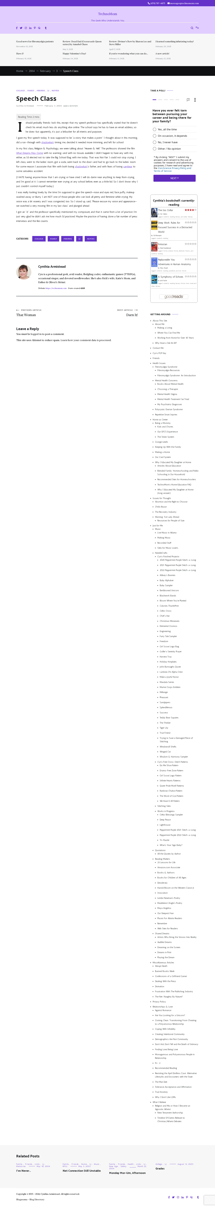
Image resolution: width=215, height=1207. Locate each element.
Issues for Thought (162, 498)
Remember (162, 923)
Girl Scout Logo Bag (169, 646)
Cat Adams (163, 214)
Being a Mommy (163, 423)
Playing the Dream (165, 957)
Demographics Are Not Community (171, 1039)
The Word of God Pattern (171, 796)
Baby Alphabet (166, 580)
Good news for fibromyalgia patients (35, 41)
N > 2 (157, 1063)
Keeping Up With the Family (168, 447)
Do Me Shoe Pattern (169, 765)
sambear (127, 166)
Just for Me (158, 525)
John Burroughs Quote (170, 666)
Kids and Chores (165, 426)
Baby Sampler (166, 585)
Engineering (165, 631)
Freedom (164, 641)
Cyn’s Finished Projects (168, 556)
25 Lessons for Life (166, 862)
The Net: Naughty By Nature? (169, 996)
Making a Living (164, 327)
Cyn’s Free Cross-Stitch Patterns (172, 762)
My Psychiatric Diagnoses (169, 404)
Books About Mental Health (170, 384)
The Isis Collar (165, 210)
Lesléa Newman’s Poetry (168, 898)
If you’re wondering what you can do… (128, 53)
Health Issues (159, 363)
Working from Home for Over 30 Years (175, 337)
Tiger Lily (164, 728)
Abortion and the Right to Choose (171, 501)
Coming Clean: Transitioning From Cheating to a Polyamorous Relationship (175, 1022)
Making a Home (162, 452)
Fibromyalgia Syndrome (166, 367)
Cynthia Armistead (25, 106)
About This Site (160, 320)
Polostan (162, 244)
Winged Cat (165, 751)
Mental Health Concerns (166, 380)
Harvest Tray (166, 656)
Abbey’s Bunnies (167, 575)
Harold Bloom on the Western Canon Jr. (175, 888)
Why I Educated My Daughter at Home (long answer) (175, 491)
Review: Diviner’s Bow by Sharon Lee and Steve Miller (130, 43)
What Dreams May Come (29, 153)
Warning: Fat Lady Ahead (167, 517)
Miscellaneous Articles (163, 962)
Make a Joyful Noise (169, 677)
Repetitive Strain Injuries (166, 414)
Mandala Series (167, 682)
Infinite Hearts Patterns (170, 780)
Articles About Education (169, 465)
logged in (36, 334)
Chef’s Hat (165, 616)
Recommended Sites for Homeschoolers (176, 479)
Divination (159, 986)
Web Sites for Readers (167, 928)
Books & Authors (166, 872)
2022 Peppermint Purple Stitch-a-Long (178, 570)
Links (37, 1164)
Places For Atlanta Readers (169, 918)
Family (30, 90)
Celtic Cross (165, 611)
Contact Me (158, 348)
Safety (124, 1166)
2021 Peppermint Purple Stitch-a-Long (178, 565)
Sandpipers (165, 702)
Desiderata (162, 883)
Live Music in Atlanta (166, 532)
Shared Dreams (162, 933)
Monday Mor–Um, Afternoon (127, 1173)
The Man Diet (161, 1082)
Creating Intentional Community (170, 1034)
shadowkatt (47, 142)
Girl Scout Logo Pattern (170, 775)
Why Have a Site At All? (166, 343)
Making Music (163, 537)
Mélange (164, 692)
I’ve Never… (23, 1171)
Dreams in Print (164, 952)
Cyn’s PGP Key (159, 353)
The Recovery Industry (165, 512)
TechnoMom (107, 14)
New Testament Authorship (170, 1112)
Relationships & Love (163, 1006)
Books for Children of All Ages (171, 877)
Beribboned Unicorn (169, 590)
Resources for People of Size (170, 520)
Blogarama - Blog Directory (30, 1199)
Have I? (20, 53)
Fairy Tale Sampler (168, 636)
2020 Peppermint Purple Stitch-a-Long (178, 560)
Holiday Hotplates (168, 661)
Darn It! (127, 313)
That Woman (29, 313)
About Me (159, 324)
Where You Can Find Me (168, 332)
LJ (48, 90)
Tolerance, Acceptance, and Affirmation (173, 1087)
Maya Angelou (164, 908)
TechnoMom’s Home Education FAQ (174, 484)
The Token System (165, 437)
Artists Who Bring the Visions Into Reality (177, 937)
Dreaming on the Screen (168, 947)
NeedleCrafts (161, 553)
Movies (55, 90)
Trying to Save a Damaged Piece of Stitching (176, 740)
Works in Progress (166, 811)
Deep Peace (165, 819)
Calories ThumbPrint (169, 606)
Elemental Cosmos (168, 626)
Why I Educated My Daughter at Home (173, 462)
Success (164, 712)
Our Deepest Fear (165, 913)
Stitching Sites (164, 806)
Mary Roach (164, 268)
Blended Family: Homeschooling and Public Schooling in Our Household (178, 472)
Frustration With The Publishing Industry (174, 991)
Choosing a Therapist (167, 389)
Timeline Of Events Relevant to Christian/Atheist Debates (171, 1120)
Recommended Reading (166, 1068)
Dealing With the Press (165, 981)
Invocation (162, 893)
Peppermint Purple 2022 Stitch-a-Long (178, 835)
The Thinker (165, 722)
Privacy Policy (159, 1001)
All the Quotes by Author (169, 853)
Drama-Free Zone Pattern (171, 770)
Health (130, 1164)
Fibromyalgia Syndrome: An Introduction (176, 375)
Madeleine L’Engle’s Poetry (169, 903)
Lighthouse (165, 825)
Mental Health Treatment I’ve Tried (173, 399)
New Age (113, 1166)
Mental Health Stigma (167, 394)
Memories (21, 1166)
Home (84, 1164)
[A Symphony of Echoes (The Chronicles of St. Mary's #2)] (154, 283)
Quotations (160, 850)
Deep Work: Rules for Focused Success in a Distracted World (175, 227)
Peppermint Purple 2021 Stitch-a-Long (178, 830)
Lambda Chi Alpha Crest (171, 672)
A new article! (162, 53)
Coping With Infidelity (165, 1029)
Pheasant (164, 697)
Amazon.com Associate (168, 867)
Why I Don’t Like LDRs (165, 1097)
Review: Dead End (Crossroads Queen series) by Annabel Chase (82, 43)
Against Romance (163, 1010)
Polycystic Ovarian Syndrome (169, 409)
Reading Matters (162, 859)
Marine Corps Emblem (170, 687)
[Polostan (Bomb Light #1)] (154, 250)
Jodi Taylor (163, 281)
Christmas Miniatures (169, 621)
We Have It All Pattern (170, 801)
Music (158, 529)
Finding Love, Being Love (166, 1049)
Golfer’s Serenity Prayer (171, 651)
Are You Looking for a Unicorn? (170, 1015)
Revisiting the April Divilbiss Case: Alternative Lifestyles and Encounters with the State (176, 1075)
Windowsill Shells (168, 746)
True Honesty (161, 1092)
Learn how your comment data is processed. (86, 340)
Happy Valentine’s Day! (74, 53)
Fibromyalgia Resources (168, 370)
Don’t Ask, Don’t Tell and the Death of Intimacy (176, 1044)
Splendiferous (166, 707)
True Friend (165, 733)
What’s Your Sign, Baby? (171, 845)
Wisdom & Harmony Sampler (174, 756)
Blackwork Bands (168, 595)
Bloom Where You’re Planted (173, 600)
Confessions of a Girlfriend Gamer (171, 976)
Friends (41, 90)
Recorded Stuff (164, 543)
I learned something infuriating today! (175, 41)
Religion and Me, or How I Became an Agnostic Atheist (172, 1107)
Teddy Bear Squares (169, 717)
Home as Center (160, 419)
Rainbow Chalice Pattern (171, 790)
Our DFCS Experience (167, 431)
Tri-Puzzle (164, 840)
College (20, 90)
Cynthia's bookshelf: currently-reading (174, 202)
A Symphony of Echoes (170, 276)
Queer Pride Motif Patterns (172, 785)
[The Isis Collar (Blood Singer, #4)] (154, 216)
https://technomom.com (56, 288)
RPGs (65, 1166)
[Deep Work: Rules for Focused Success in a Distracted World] (154, 229)
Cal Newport (157, 235)
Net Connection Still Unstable (82, 1171)
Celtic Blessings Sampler (171, 814)
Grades (160, 1168)
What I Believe (159, 1102)
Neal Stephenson (165, 248)
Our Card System (163, 457)
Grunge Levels (161, 442)
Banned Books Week (165, 971)
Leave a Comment (70, 106)
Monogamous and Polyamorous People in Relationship (175, 1056)
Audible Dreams (164, 942)
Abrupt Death (161, 966)
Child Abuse (161, 506)
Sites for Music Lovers (167, 548)
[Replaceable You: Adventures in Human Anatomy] (154, 266)
